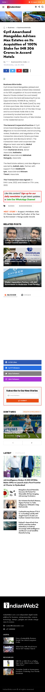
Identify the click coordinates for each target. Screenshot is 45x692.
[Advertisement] (22, 332)
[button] (4, 2)
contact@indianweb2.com (14, 626)
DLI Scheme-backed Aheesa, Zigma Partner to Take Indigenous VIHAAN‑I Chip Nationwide (30, 503)
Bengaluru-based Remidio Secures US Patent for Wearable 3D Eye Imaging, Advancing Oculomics (29, 493)
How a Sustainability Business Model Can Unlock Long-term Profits (26, 640)
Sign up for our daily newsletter (20, 195)
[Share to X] (13, 70)
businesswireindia (24, 27)
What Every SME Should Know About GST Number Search (26, 647)
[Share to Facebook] (6, 70)
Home (4, 2)
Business (11, 27)
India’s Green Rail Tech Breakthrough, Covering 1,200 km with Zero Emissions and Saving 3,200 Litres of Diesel (34, 21)
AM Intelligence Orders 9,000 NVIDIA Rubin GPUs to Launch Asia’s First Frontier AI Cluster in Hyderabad (22, 482)
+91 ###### (10, 629)
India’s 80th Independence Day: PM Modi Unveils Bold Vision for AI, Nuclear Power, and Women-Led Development (11, 21)
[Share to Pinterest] (19, 70)
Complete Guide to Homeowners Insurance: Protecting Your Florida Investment (27, 671)
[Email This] (25, 70)
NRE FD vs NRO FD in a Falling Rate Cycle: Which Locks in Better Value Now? (27, 663)
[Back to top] (39, 687)
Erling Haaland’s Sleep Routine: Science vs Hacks (19, 431)
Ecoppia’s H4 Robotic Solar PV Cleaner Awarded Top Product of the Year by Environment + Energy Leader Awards (21, 214)
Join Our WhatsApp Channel (21, 199)
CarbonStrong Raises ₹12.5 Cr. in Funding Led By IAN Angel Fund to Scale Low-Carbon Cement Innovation (29, 514)
